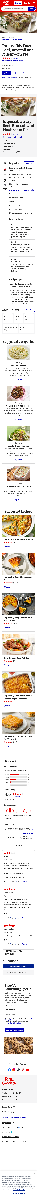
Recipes (12, 37)
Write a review (7, 60)
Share (5, 181)
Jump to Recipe (22, 73)
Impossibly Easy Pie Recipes (12, 40)
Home (4, 37)
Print (4, 176)
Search (32, 8)
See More (29, 310)
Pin (5, 170)
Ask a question (18, 60)
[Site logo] (10, 1081)
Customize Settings (18, 1193)
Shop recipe (29, 163)
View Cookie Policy (19, 1190)
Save (8, 73)
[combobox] (16, 9)
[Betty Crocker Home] (5, 3)
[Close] (35, 1174)
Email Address (10, 1009)
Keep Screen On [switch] (5, 188)
